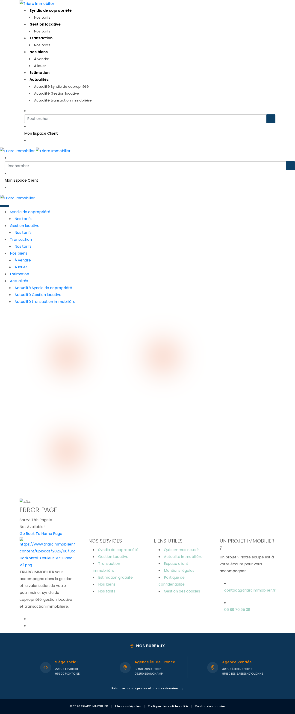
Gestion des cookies (182, 591)
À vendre (41, 58)
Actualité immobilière (183, 556)
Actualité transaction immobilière (63, 100)
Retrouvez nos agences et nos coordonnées (147, 688)
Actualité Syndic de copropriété (61, 86)
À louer (40, 65)
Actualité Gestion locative (56, 93)
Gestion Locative (113, 556)
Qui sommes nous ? (181, 549)
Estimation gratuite (115, 577)
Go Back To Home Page (41, 533)
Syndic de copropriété (51, 10)
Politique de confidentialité (168, 706)
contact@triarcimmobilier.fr (250, 590)
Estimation (40, 72)
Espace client (176, 563)
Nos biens (39, 52)
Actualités (39, 79)
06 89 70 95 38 (237, 609)
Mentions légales (179, 570)
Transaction (41, 38)
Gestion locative (45, 24)
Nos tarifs (42, 17)
